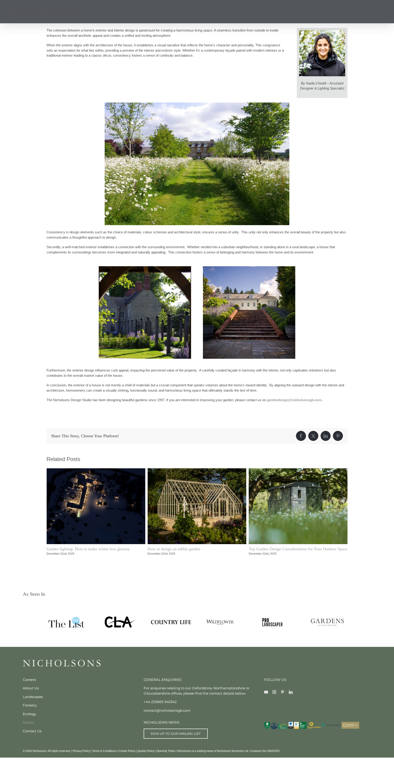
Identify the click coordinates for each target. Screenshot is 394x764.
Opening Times (165, 751)
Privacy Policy (81, 751)
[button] (380, 10)
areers (30, 679)
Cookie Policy (126, 751)
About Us (31, 688)
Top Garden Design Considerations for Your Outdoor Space (197, 549)
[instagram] (274, 692)
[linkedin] (291, 692)
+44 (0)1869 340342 (160, 702)
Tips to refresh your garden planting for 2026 (286, 549)
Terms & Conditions (104, 751)
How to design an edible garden (73, 549)
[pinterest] (282, 692)
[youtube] (266, 692)
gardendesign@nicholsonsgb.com (294, 400)
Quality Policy (145, 751)
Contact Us (32, 731)
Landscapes (33, 697)
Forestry (30, 705)
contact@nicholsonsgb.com (167, 710)
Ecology (29, 714)
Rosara (28, 722)
